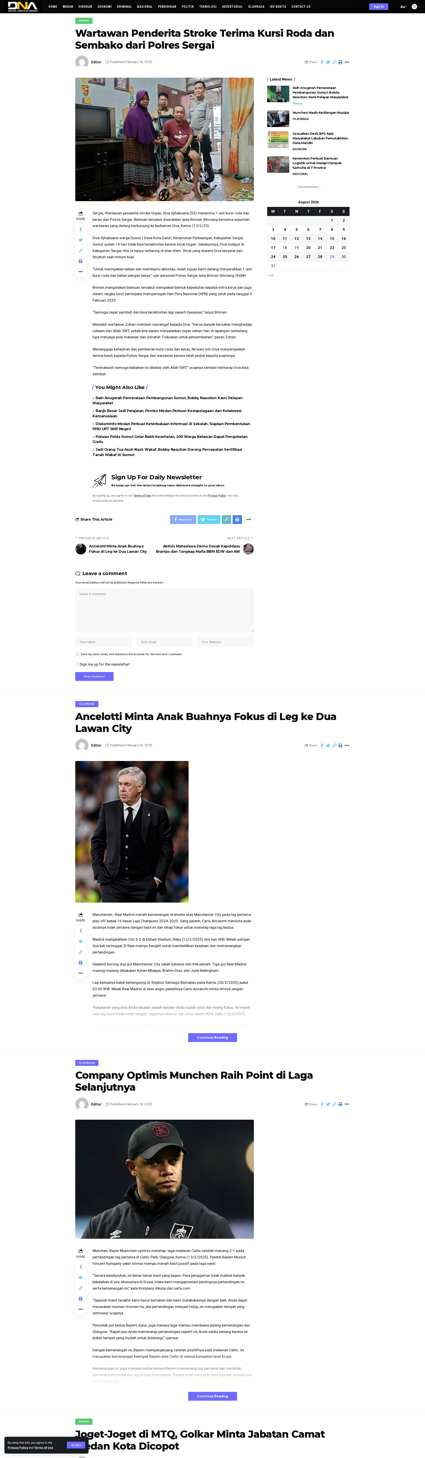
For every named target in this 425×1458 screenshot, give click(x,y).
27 (308, 256)
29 (332, 256)
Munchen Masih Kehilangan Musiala (321, 113)
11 (285, 238)
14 (320, 238)
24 (273, 256)
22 (332, 247)
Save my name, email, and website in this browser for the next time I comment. (131, 654)
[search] (395, 6)
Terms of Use (43, 1447)
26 (296, 256)
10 (273, 238)
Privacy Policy (18, 1447)
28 (320, 256)
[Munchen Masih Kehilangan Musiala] (278, 118)
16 (344, 238)
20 (308, 247)
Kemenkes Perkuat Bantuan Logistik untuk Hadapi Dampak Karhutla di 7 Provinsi (317, 163)
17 (273, 247)
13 (308, 238)
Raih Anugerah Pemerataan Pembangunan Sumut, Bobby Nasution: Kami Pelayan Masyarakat (320, 92)
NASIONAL (300, 174)
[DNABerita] (22, 6)
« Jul (270, 275)
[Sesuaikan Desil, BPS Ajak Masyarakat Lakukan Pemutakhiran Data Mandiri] (278, 139)
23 (344, 247)
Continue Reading (212, 1037)
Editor (96, 62)
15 (332, 238)
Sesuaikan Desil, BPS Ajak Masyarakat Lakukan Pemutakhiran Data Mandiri (320, 138)
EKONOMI (300, 149)
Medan (84, 20)
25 (285, 256)
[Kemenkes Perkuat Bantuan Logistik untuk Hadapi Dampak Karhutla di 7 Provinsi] (278, 164)
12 (296, 238)
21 (320, 247)
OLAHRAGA (301, 119)
